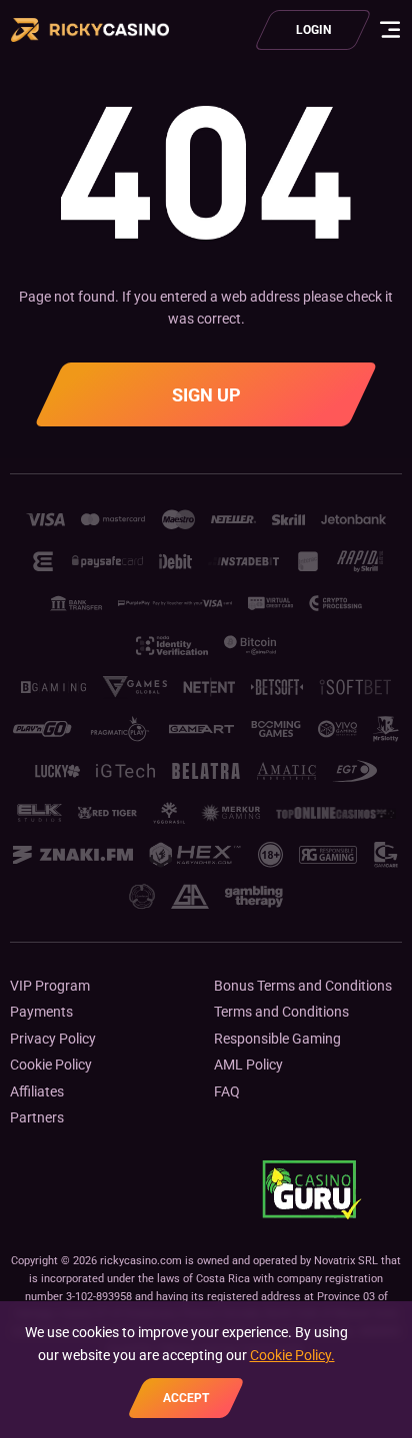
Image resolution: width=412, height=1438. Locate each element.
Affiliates (37, 1091)
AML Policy (248, 1065)
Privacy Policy (53, 1039)
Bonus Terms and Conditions (303, 986)
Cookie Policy (51, 1065)
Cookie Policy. (292, 1355)
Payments (41, 1012)
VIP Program (50, 986)
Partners (37, 1117)
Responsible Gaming (277, 1039)
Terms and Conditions (281, 1012)
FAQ (227, 1091)
